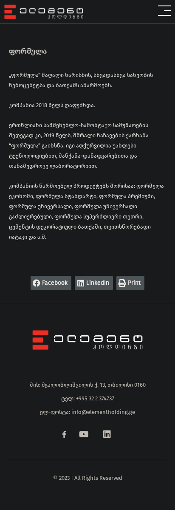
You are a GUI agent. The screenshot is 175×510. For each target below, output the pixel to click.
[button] (131, 11)
